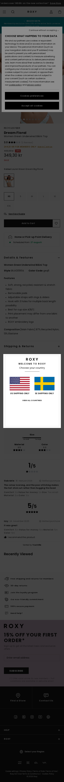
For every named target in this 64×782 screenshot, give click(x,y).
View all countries (32, 400)
